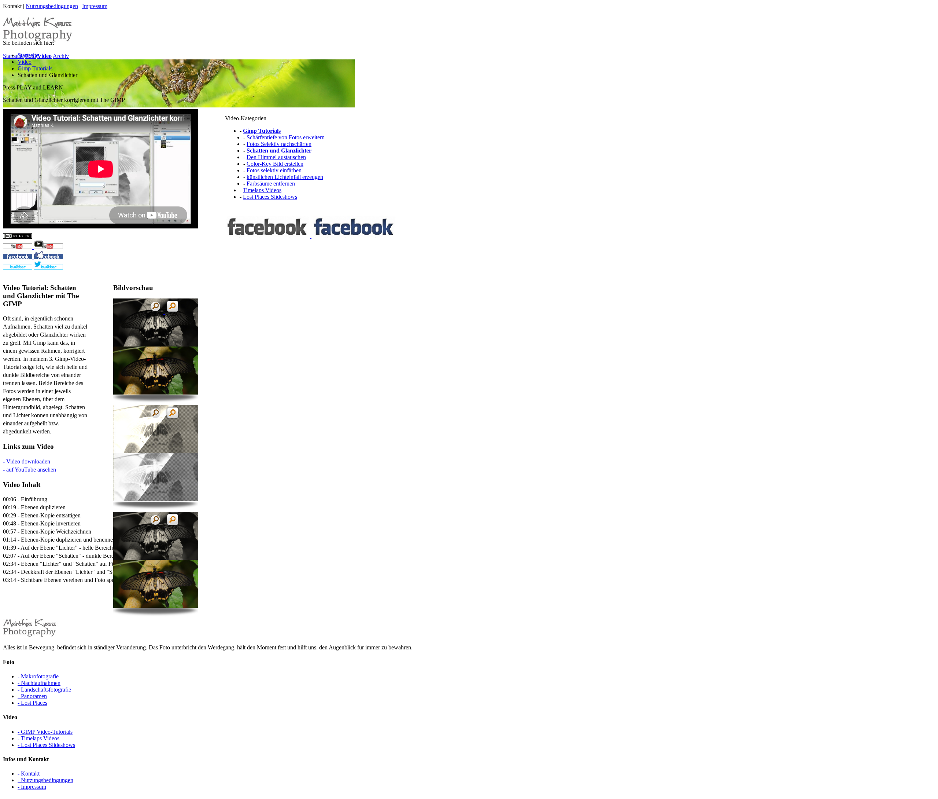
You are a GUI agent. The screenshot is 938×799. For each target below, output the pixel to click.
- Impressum (32, 787)
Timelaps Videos (262, 190)
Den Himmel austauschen (276, 157)
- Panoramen (32, 696)
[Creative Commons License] (17, 237)
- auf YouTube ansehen (29, 469)
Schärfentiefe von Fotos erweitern (286, 137)
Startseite (28, 55)
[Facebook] (310, 236)
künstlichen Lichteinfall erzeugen (285, 177)
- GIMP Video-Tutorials (45, 732)
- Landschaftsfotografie (44, 689)
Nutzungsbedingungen (52, 6)
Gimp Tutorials (35, 68)
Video (25, 62)
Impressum (94, 6)
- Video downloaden (26, 461)
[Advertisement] (275, 391)
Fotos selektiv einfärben (274, 170)
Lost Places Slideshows (270, 197)
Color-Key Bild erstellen (275, 164)
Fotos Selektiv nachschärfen (279, 144)
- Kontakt (29, 773)
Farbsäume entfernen (271, 183)
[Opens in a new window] (33, 247)
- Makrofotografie (38, 676)
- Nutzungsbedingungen (45, 780)
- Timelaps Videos (38, 738)
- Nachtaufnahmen (39, 683)
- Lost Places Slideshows (46, 745)
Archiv (61, 56)
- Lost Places (32, 703)
